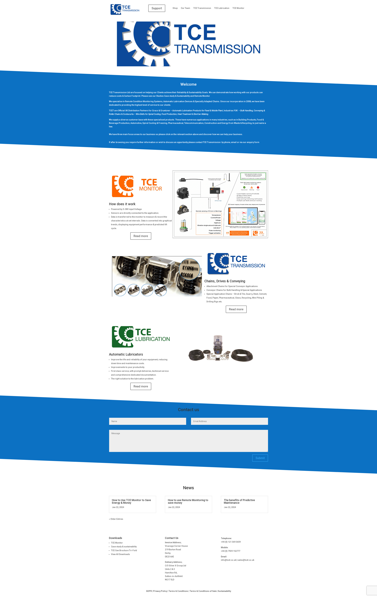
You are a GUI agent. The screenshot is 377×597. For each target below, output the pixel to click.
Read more (141, 236)
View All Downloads (120, 554)
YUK (236, 110)
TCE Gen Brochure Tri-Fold (124, 550)
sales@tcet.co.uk (246, 560)
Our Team (185, 8)
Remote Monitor (202, 96)
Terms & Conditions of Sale (203, 591)
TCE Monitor (238, 8)
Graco (155, 110)
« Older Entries (116, 519)
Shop (175, 8)
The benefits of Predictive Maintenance (239, 501)
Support (157, 8)
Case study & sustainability (124, 546)
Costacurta (128, 114)
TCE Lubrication (221, 8)
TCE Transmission (202, 8)
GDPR (149, 591)
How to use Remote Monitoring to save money (188, 501)
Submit (260, 458)
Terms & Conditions (178, 591)
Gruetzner (165, 110)
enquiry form (253, 142)
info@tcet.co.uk (228, 560)
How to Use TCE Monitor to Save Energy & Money (131, 501)
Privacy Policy (160, 591)
